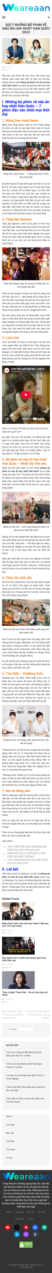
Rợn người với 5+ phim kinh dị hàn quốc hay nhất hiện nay (24, 959)
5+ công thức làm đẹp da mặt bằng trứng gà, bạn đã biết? (38, 1014)
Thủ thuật (10, 1149)
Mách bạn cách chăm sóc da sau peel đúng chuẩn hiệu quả (12, 1014)
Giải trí (9, 1116)
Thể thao (10, 1141)
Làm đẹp (10, 1124)
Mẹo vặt (10, 1133)
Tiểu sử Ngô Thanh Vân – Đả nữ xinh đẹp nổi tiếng (24, 993)
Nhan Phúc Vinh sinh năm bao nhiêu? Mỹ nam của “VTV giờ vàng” (25, 924)
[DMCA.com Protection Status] (26, 1244)
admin (6, 70)
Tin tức (9, 1158)
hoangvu (7, 933)
